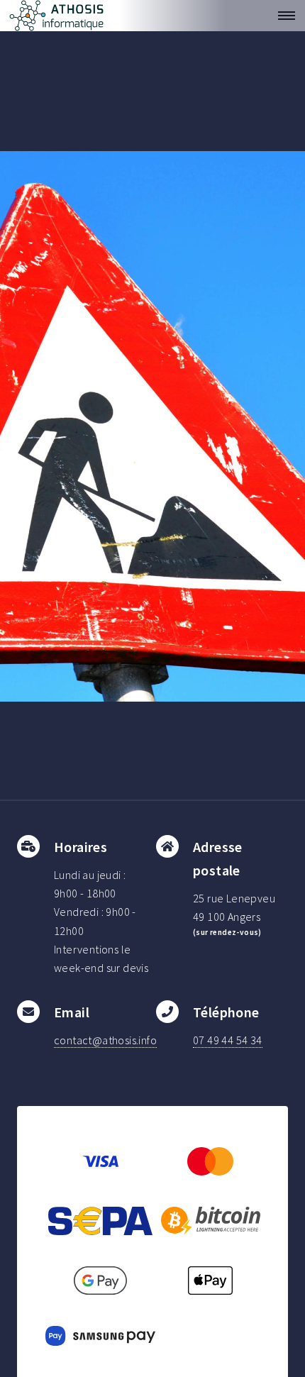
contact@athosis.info (105, 1040)
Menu (282, 15)
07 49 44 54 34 (227, 1040)
